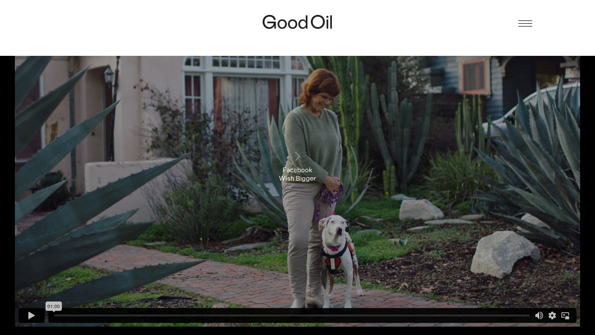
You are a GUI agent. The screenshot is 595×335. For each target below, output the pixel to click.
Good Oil (297, 22)
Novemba (297, 40)
